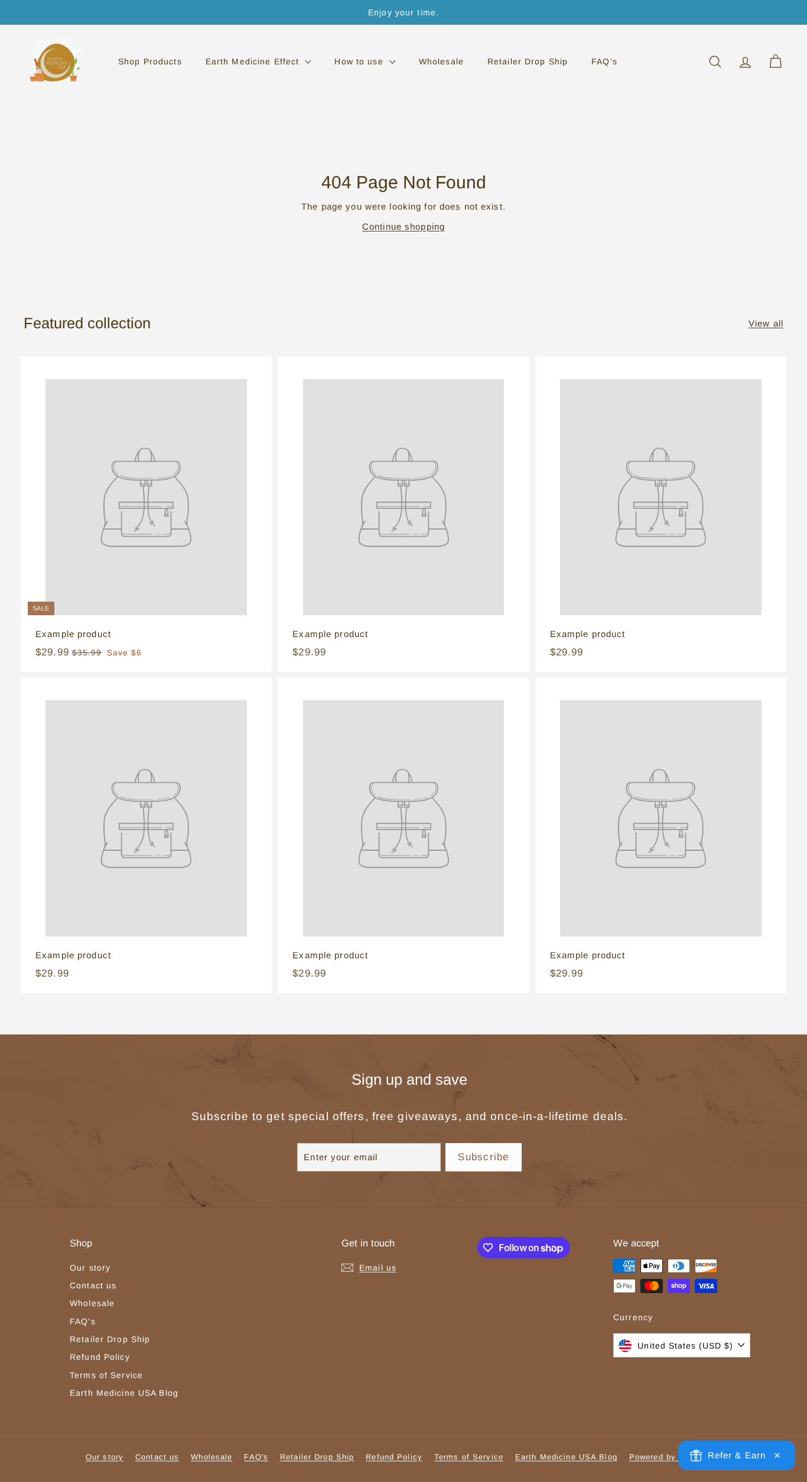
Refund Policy (100, 1357)
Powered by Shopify (669, 1456)
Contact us (93, 1285)
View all (766, 323)
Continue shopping (403, 226)
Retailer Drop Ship (527, 61)
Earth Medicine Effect (254, 61)
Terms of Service (106, 1375)
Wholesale (441, 61)
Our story (90, 1267)
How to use (360, 61)
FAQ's (604, 61)
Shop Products (150, 61)
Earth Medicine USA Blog (124, 1393)
